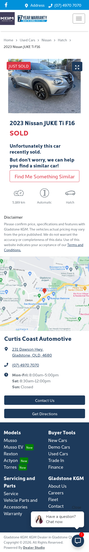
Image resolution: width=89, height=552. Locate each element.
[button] (79, 18)
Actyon (11, 460)
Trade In (56, 460)
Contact (56, 506)
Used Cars (27, 39)
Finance (55, 467)
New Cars (57, 440)
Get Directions (44, 413)
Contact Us (44, 400)
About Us (57, 486)
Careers (56, 492)
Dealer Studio (34, 547)
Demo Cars (59, 447)
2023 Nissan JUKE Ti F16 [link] (22, 46)
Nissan (46, 39)
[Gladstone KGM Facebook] (7, 4)
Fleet (53, 499)
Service (11, 493)
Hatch (62, 39)
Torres (10, 467)
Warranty (13, 513)
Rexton (11, 453)
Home (8, 39)
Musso (10, 440)
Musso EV (13, 447)
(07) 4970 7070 (67, 5)
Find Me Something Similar (45, 176)
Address (37, 5)
